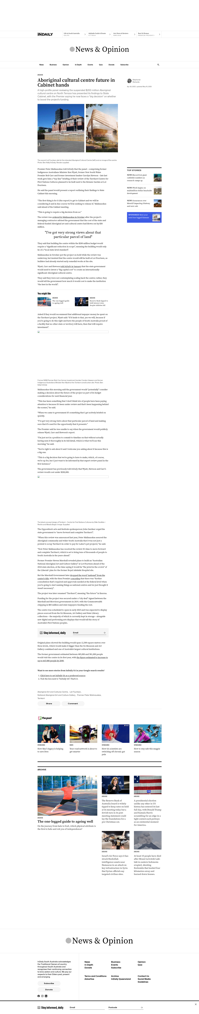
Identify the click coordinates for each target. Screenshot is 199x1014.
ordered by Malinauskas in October (68, 217)
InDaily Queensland (121, 979)
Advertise (89, 979)
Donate (111, 65)
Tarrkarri (41, 698)
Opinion (66, 65)
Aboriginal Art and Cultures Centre (53, 692)
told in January (70, 266)
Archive (115, 976)
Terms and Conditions (96, 976)
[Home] (50, 34)
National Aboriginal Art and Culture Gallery (56, 695)
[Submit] (104, 633)
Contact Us (143, 976)
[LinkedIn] (46, 996)
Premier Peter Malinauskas (89, 695)
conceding (75, 578)
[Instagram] (42, 996)
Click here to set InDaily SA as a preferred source (62, 675)
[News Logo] (99, 49)
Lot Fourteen (75, 692)
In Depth (78, 65)
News (41, 65)
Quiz (101, 65)
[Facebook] (39, 996)
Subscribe (124, 65)
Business (53, 65)
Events (90, 65)
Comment (73, 704)
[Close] (195, 1004)
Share (49, 704)
